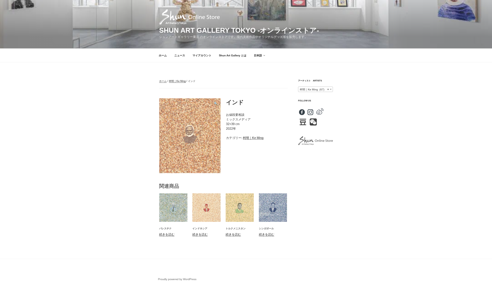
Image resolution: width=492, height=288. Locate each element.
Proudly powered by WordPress (177, 279)
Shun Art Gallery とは (232, 55)
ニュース (179, 55)
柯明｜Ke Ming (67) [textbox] (314, 89)
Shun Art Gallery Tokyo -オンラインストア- (239, 30)
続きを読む (167, 234)
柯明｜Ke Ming (177, 81)
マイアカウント (202, 55)
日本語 (258, 55)
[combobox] (315, 89)
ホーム (163, 55)
